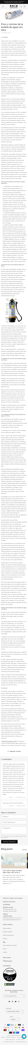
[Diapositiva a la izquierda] (10, 889)
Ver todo (24, 849)
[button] (3, 6)
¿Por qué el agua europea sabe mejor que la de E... (12, 871)
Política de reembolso (11, 1037)
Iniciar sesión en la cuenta (10, 945)
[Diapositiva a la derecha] (17, 889)
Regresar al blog (15, 751)
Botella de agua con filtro (9, 741)
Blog (4, 942)
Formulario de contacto (9, 901)
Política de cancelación (21, 1041)
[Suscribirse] (23, 996)
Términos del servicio (10, 1039)
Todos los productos (8, 935)
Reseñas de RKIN (7, 931)
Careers (5, 952)
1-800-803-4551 (7, 916)
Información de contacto (9, 1041)
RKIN (13, 1035)
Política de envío (20, 1039)
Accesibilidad (6, 904)
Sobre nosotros (7, 928)
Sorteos (5, 938)
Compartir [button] (5, 37)
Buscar (5, 948)
